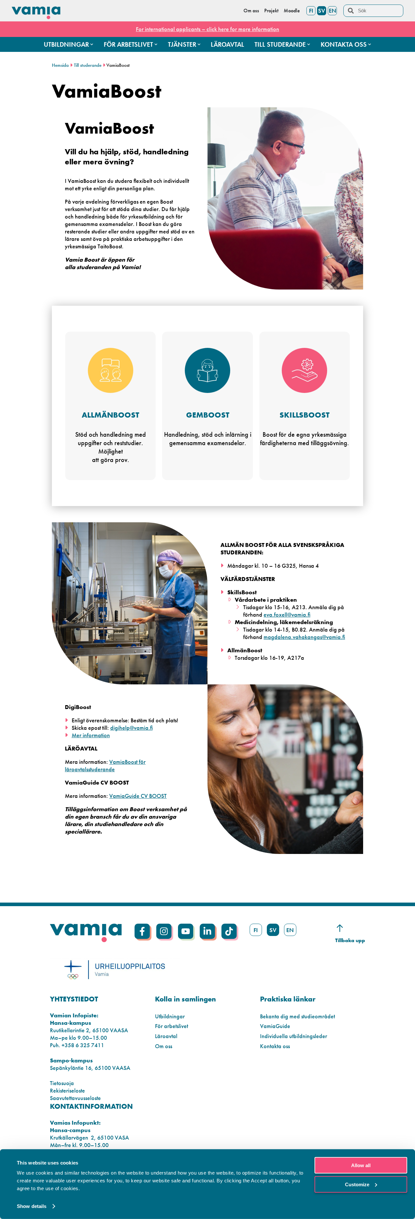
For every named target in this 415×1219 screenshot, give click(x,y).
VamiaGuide (275, 1026)
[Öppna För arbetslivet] (156, 44)
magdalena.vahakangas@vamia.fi (304, 637)
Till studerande (87, 65)
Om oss (163, 1046)
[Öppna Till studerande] (308, 44)
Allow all (361, 1165)
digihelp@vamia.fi (131, 727)
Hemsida (60, 65)
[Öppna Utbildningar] (91, 44)
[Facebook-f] (142, 931)
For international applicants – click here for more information (207, 29)
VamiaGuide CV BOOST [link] (138, 795)
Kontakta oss (275, 1046)
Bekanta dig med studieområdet (297, 1016)
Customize (357, 1184)
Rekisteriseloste (67, 1090)
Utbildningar (170, 1016)
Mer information (91, 735)
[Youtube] (185, 931)
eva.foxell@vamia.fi (287, 614)
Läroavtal (166, 1036)
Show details (31, 1206)
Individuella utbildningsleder (293, 1036)
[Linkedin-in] (207, 931)
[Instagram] (164, 931)
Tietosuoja (62, 1083)
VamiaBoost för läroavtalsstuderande (105, 765)
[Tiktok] (229, 931)
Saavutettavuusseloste (75, 1098)
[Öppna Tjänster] (199, 44)
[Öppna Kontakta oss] (369, 44)
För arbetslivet (171, 1026)
